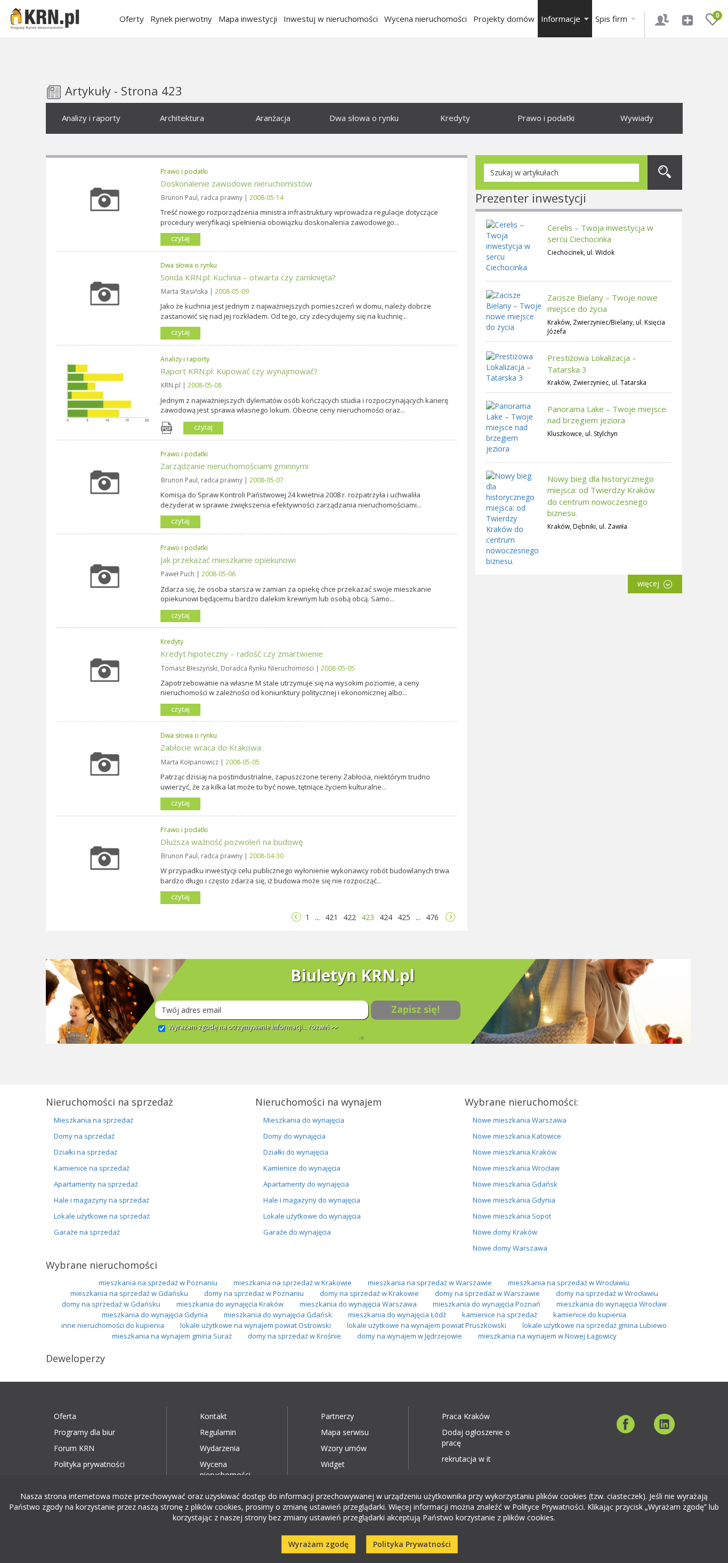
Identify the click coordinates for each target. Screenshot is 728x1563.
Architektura (182, 117)
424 (385, 917)
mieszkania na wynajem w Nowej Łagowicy (547, 1336)
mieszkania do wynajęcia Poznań (486, 1304)
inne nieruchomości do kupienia (112, 1325)
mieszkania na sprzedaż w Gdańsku (129, 1293)
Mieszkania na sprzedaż (93, 1120)
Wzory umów (344, 1448)
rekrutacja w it (466, 1459)
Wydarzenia (220, 1448)
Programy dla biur (84, 1432)
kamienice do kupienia (589, 1314)
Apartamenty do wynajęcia (306, 1184)
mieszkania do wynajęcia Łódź (397, 1314)
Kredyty (455, 117)
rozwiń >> (323, 1027)
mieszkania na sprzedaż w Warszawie (430, 1282)
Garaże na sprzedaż (87, 1232)
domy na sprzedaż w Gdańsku (111, 1304)
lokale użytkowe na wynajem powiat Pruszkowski (426, 1325)
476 (432, 917)
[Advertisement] (579, 780)
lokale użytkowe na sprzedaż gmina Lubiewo (594, 1325)
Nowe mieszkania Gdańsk (515, 1184)
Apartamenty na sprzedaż (96, 1184)
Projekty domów (504, 18)
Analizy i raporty (91, 117)
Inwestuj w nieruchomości (331, 18)
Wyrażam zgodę (318, 1544)
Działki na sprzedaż (85, 1152)
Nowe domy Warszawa (510, 1248)
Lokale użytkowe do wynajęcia (312, 1216)
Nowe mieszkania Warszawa (520, 1120)
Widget (333, 1464)
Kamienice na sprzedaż (92, 1168)
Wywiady (636, 117)
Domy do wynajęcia (294, 1136)
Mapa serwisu (345, 1432)
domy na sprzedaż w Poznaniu (254, 1293)
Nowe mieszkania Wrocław (516, 1168)
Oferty (131, 18)
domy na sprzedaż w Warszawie (487, 1293)
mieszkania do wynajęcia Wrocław (611, 1304)
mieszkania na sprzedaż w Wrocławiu (568, 1282)
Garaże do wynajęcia (297, 1232)
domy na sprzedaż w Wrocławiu (607, 1293)
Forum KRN (74, 1448)
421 (331, 917)
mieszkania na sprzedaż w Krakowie (292, 1282)
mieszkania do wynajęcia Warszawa (358, 1304)
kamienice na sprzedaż (499, 1314)
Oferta (65, 1416)
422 (349, 917)
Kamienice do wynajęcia (302, 1168)
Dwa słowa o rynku (364, 117)
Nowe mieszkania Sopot (512, 1216)
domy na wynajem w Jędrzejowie (409, 1336)
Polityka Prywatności (412, 1544)
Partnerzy (337, 1416)
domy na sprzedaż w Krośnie (294, 1336)
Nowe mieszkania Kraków (514, 1152)
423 (367, 917)
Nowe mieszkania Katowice (517, 1136)
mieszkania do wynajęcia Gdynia (155, 1314)
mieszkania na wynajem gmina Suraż (172, 1336)
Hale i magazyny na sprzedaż (101, 1200)
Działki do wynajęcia (295, 1152)
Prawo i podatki (546, 117)
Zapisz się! (415, 1009)
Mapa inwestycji (248, 18)
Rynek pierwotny (181, 18)
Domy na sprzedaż (84, 1136)
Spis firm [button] (612, 18)
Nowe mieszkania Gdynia (514, 1200)
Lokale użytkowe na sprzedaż (102, 1216)
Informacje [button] (562, 18)
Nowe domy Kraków (505, 1232)
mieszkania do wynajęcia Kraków (230, 1304)
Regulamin (218, 1432)
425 (404, 917)
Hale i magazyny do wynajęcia (311, 1200)
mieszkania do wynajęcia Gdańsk (278, 1314)
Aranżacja (273, 117)
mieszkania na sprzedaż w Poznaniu (158, 1282)
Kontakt (213, 1416)
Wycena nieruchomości (425, 18)
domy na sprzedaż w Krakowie (369, 1293)
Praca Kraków (466, 1416)
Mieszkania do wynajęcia (303, 1120)
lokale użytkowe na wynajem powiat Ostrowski (255, 1325)
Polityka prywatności (89, 1464)
